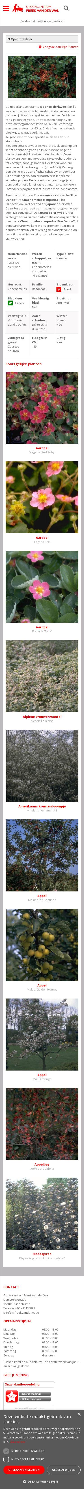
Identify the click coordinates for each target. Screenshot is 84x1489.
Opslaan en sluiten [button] (24, 1470)
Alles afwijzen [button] (63, 1470)
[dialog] (42, 1449)
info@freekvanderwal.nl (22, 1313)
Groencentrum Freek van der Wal (26, 1295)
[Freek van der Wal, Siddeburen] (35, 8)
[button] (42, 1481)
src (66, 7)
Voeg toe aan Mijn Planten (60, 47)
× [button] (79, 1414)
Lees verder (18, 1442)
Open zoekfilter (21, 39)
